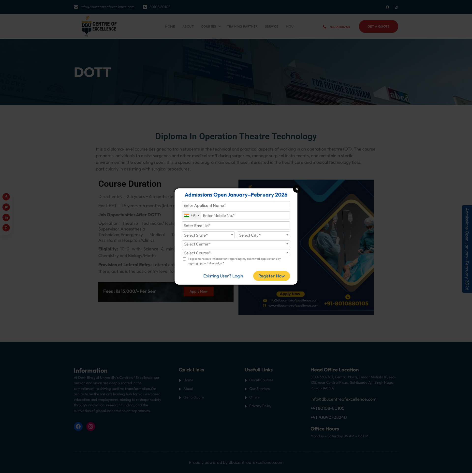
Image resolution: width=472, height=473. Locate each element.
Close (296, 189)
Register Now (271, 276)
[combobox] (191, 215)
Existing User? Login (223, 276)
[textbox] (208, 235)
